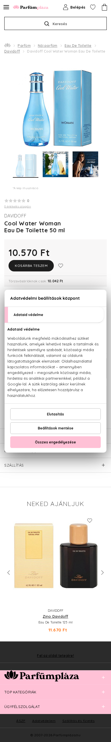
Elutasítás (55, 414)
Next (102, 572)
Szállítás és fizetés (78, 721)
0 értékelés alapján (17, 206)
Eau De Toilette (78, 45)
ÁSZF (20, 721)
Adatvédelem (44, 721)
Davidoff (12, 51)
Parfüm (24, 45)
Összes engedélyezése (55, 442)
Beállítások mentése (55, 428)
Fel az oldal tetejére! (55, 655)
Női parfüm (47, 45)
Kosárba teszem (31, 265)
